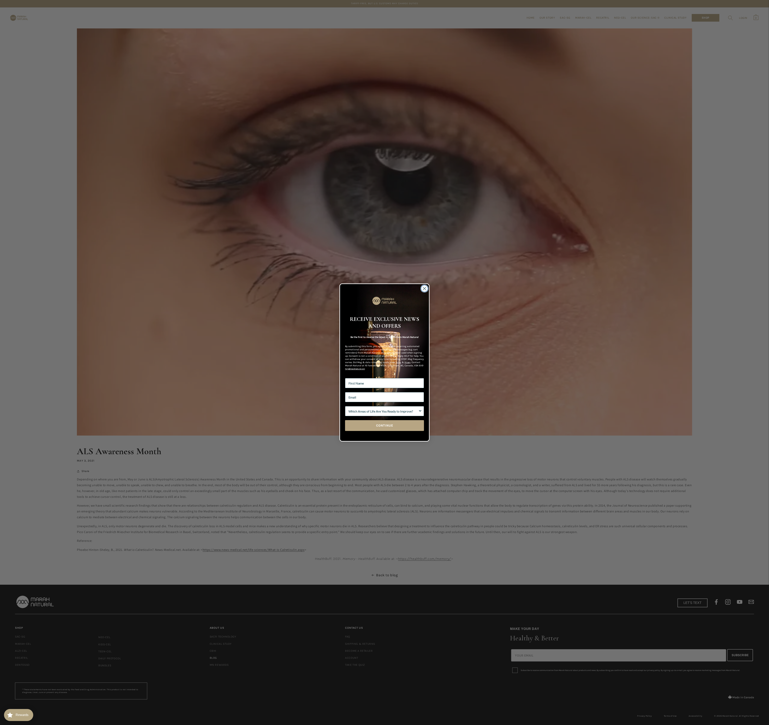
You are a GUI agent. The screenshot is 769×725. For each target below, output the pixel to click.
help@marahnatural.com (355, 369)
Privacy (408, 362)
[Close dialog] (424, 288)
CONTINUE (384, 425)
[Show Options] (420, 411)
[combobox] (383, 411)
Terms (398, 362)
